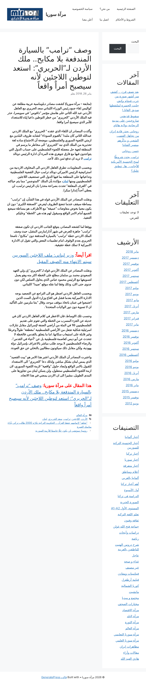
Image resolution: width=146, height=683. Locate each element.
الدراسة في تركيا (128, 496)
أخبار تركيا (132, 453)
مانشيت (134, 592)
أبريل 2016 (131, 373)
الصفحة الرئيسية (126, 9)
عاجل (135, 555)
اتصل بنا (104, 19)
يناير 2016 (132, 385)
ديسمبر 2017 (130, 257)
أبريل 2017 (131, 306)
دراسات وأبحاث (129, 532)
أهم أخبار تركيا (130, 484)
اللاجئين (76, 418)
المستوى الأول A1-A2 (125, 508)
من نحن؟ (105, 9)
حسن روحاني (130, 151)
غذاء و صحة (131, 561)
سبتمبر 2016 (130, 349)
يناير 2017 (132, 324)
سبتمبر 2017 (130, 276)
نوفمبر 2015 (131, 397)
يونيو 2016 (132, 367)
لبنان (65, 181)
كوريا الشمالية (130, 586)
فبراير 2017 (131, 318)
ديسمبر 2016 (130, 330)
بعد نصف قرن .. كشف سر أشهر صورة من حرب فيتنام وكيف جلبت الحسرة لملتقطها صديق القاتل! (124, 101)
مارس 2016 (131, 379)
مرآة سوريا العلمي (127, 640)
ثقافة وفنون (131, 520)
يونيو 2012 (132, 403)
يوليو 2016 (132, 361)
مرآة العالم (81, 415)
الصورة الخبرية (129, 502)
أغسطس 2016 (129, 355)
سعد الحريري (55, 418)
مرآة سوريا (56, 14)
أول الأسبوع (131, 490)
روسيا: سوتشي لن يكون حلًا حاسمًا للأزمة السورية (61, 430)
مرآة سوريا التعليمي (126, 634)
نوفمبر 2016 (131, 336)
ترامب (88, 158)
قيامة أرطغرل (130, 580)
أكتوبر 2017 (131, 270)
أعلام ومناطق (130, 472)
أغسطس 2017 (129, 282)
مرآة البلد (133, 616)
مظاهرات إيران (129, 646)
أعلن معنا (87, 19)
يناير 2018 (132, 251)
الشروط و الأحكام (125, 19)
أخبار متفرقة (131, 466)
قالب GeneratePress (54, 677)
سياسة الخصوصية (82, 9)
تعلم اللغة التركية (128, 514)
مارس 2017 (131, 312)
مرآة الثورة (132, 622)
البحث (135, 41)
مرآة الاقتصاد (130, 610)
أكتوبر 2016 (131, 342)
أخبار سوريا (132, 459)
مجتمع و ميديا (130, 598)
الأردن (84, 418)
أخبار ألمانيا (132, 437)
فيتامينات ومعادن (128, 573)
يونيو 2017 (132, 294)
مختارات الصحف (128, 604)
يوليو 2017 (132, 288)
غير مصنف (132, 567)
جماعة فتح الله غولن (126, 526)
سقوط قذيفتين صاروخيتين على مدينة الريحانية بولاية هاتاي (125, 120)
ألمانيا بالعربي (130, 478)
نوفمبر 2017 (131, 263)
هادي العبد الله (130, 658)
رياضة (135, 538)
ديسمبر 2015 (130, 391)
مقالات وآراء (131, 652)
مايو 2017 (132, 300)
